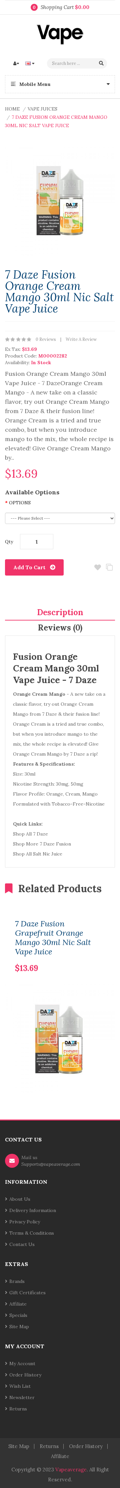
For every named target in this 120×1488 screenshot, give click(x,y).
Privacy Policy (24, 1222)
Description (60, 612)
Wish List (20, 1386)
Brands (17, 1281)
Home (12, 109)
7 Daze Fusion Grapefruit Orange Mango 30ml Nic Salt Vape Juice (53, 937)
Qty (9, 542)
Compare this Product (109, 567)
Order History (25, 1375)
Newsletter (22, 1397)
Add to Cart (29, 567)
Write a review (81, 339)
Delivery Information (32, 1210)
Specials (18, 1315)
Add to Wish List (97, 567)
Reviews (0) (60, 627)
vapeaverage (71, 1469)
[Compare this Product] (89, 957)
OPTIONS (20, 503)
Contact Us (22, 1244)
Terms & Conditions (31, 1233)
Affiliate (18, 1304)
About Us (19, 1199)
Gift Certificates (27, 1293)
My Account (22, 1363)
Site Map (19, 1327)
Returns (18, 1409)
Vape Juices (42, 109)
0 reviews (46, 339)
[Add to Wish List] (100, 957)
